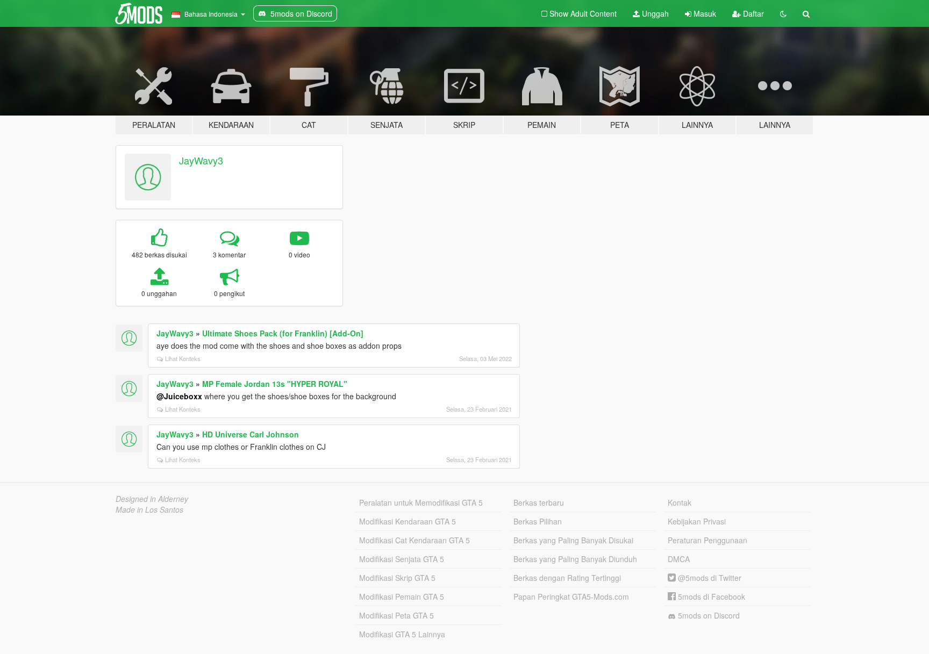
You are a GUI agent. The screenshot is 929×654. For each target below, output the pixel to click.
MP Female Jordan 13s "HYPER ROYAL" (274, 383)
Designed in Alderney (152, 498)
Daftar (752, 13)
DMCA (679, 559)
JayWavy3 (201, 160)
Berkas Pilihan (537, 521)
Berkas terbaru (538, 502)
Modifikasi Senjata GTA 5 (401, 559)
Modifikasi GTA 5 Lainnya (402, 634)
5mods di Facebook (710, 596)
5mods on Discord (708, 615)
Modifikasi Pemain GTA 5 (401, 596)
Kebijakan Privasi (697, 521)
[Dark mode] (783, 13)
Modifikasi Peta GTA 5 (396, 615)
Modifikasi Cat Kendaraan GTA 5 (414, 540)
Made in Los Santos (149, 509)
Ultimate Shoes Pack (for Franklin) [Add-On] (282, 333)
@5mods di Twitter (708, 577)
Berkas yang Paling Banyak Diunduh (575, 559)
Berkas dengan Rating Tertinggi (567, 577)
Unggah (654, 13)
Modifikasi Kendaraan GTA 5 (407, 521)
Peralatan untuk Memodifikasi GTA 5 (421, 502)
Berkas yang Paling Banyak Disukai (573, 540)
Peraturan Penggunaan (707, 540)
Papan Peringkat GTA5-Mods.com (571, 596)
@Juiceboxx (179, 396)
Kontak (679, 502)
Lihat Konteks (183, 358)
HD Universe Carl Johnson (250, 434)
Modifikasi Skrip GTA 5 (397, 577)
